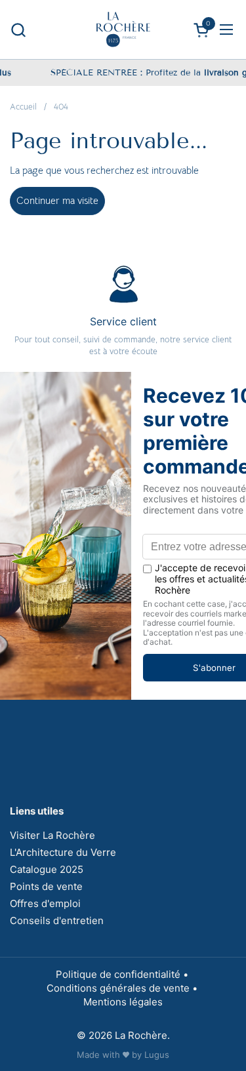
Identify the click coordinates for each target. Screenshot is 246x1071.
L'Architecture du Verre (63, 852)
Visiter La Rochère (52, 835)
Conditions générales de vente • (123, 988)
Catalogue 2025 (46, 869)
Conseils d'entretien (57, 920)
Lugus (156, 1054)
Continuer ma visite (57, 200)
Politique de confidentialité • (123, 974)
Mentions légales (123, 1002)
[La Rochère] (123, 29)
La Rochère (141, 1035)
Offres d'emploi (45, 903)
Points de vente (46, 886)
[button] (18, 30)
